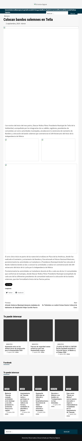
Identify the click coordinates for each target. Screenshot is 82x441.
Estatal (29, 10)
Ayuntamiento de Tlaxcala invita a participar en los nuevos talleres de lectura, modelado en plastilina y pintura (25, 401)
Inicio (7, 10)
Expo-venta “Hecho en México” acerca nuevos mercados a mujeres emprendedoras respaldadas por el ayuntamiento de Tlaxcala (72, 402)
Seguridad (38, 10)
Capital (24, 10)
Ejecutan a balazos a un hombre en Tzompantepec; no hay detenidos (56, 398)
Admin (23, 23)
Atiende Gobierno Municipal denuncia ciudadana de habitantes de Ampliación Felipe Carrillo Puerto (22, 305)
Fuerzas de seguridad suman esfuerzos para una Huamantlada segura (40, 348)
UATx (33, 10)
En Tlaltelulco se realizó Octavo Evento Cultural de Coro (59, 305)
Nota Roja (45, 10)
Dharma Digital (54, 438)
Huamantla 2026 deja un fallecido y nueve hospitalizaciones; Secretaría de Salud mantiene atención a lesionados (42, 401)
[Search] (61, 10)
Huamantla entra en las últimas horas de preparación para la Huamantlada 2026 (15, 348)
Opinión (7, 12)
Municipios (18, 10)
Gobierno (12, 10)
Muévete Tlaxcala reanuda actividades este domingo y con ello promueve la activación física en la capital (9, 401)
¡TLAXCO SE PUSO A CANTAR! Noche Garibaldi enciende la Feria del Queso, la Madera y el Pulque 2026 (66, 349)
